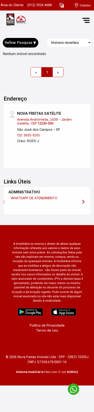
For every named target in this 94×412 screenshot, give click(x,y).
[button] (61, 5)
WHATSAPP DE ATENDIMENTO (34, 198)
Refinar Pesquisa (19, 42)
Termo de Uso (47, 330)
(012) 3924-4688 (39, 5)
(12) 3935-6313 (28, 135)
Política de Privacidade (47, 325)
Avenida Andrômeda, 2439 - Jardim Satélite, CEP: (44, 121)
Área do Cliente (12, 5)
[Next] (83, 202)
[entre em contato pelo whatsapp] (71, 388)
